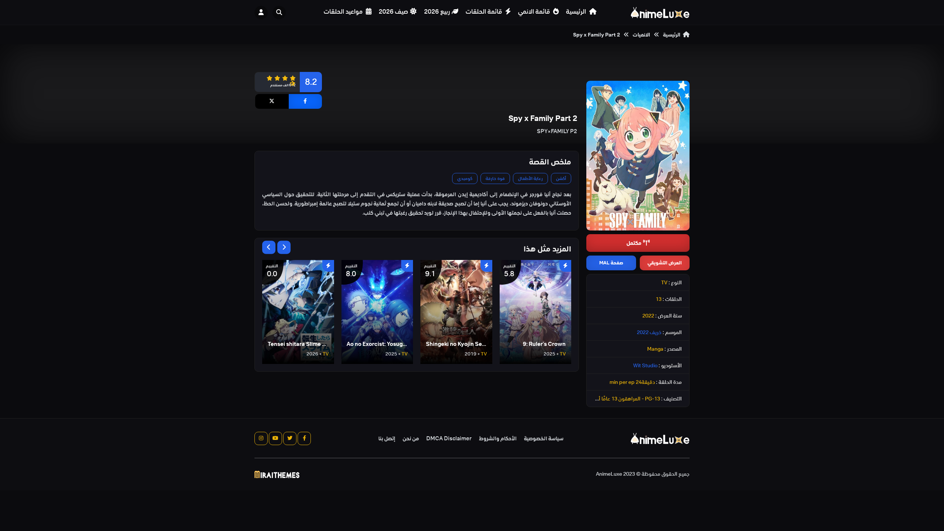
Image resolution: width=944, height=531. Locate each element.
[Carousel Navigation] (276, 247)
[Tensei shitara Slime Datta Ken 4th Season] (298, 312)
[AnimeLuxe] (660, 12)
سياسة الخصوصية (543, 438)
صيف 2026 (393, 11)
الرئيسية (576, 11)
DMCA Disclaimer (449, 438)
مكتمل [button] (634, 243)
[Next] (284, 247)
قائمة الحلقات (484, 11)
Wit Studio (645, 365)
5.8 (509, 271)
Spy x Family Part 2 (596, 34)
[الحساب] (261, 12)
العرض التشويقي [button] (665, 262)
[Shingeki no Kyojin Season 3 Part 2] (456, 312)
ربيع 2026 (437, 11)
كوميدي (464, 178)
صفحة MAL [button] (611, 262)
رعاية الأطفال (530, 178)
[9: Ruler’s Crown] (536, 312)
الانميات (641, 34)
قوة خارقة (495, 178)
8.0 (351, 271)
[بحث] (279, 12)
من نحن (411, 438)
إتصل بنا (386, 438)
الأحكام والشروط (498, 438)
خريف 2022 (649, 332)
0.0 (272, 271)
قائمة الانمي (534, 11)
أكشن (561, 178)
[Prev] (268, 247)
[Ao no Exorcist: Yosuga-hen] (377, 312)
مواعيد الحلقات (344, 11)
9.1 (430, 271)
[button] (281, 12)
